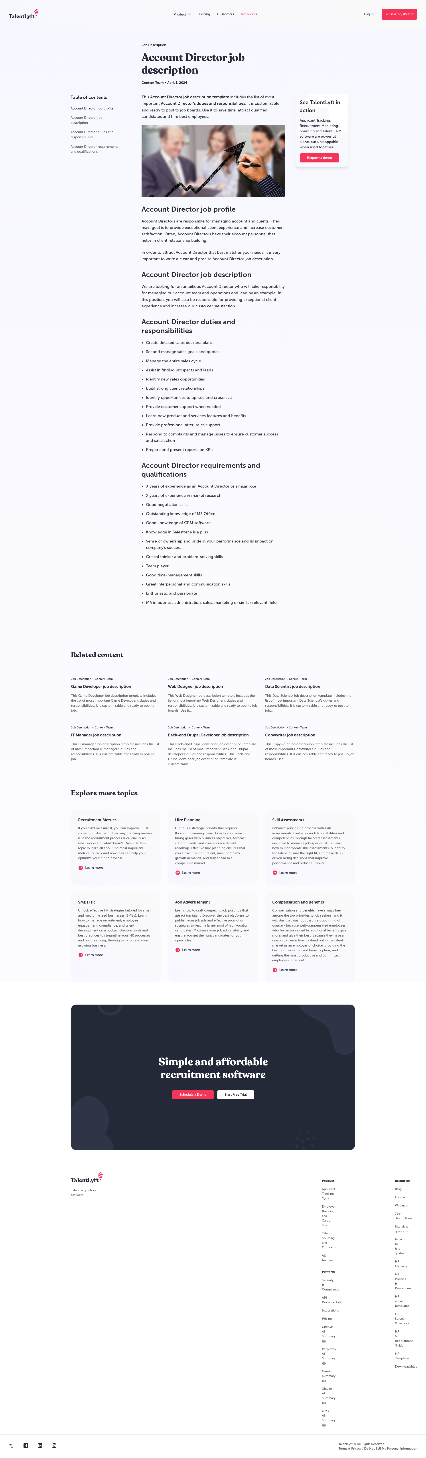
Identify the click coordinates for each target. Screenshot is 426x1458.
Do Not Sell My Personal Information (390, 1448)
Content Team (153, 83)
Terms (343, 1448)
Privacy (356, 1448)
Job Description (154, 45)
